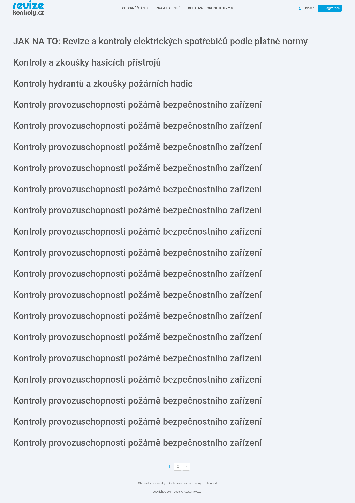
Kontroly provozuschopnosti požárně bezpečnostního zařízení (137, 104)
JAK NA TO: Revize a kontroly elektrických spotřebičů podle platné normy (160, 41)
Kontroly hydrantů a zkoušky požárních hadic (103, 83)
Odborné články (135, 8)
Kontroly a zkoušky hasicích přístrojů (87, 62)
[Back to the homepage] (28, 8)
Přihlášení (308, 8)
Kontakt (211, 483)
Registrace (332, 8)
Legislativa (194, 8)
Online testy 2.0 (220, 8)
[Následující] (186, 467)
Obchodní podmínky (151, 483)
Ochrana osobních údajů (185, 483)
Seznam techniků (167, 8)
